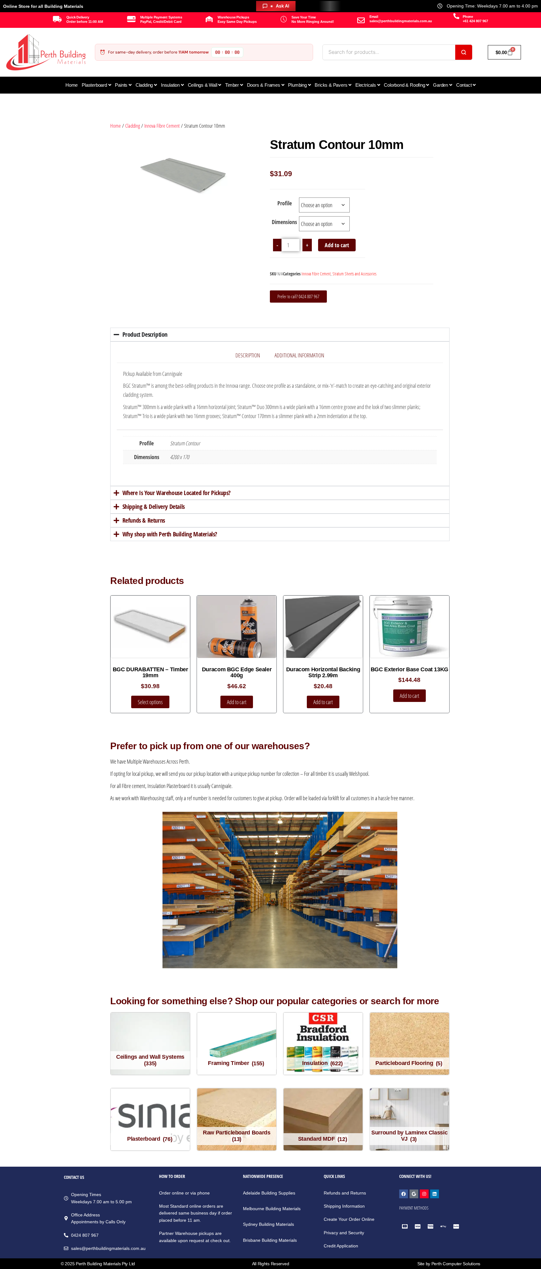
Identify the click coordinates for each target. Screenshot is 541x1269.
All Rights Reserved (270, 1263)
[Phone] (456, 16)
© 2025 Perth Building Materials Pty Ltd (98, 1263)
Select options (150, 702)
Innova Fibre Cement (162, 125)
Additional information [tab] (299, 355)
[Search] (463, 52)
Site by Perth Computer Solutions (448, 1263)
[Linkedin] (434, 1194)
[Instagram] (424, 1194)
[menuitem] (96, 85)
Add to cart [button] (236, 702)
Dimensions (284, 222)
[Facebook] (403, 1194)
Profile (284, 203)
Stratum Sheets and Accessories (354, 274)
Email (373, 16)
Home (115, 125)
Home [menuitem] (71, 85)
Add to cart (337, 245)
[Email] (361, 20)
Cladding (132, 125)
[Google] (414, 1194)
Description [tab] (247, 355)
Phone (468, 16)
